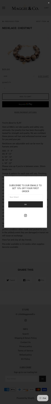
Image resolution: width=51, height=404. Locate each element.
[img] (25, 215)
